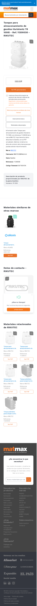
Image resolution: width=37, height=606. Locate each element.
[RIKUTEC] (16, 288)
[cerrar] (34, 3)
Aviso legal (7, 596)
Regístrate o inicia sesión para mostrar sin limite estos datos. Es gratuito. (19, 103)
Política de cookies (17, 596)
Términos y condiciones (11, 603)
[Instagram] (13, 583)
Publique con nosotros (8, 546)
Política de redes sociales (11, 601)
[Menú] (31, 9)
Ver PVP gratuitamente (18, 90)
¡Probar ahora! (18, 309)
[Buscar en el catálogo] (30, 15)
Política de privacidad (10, 599)
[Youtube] (9, 583)
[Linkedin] (5, 583)
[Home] (11, 9)
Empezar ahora (6, 3)
